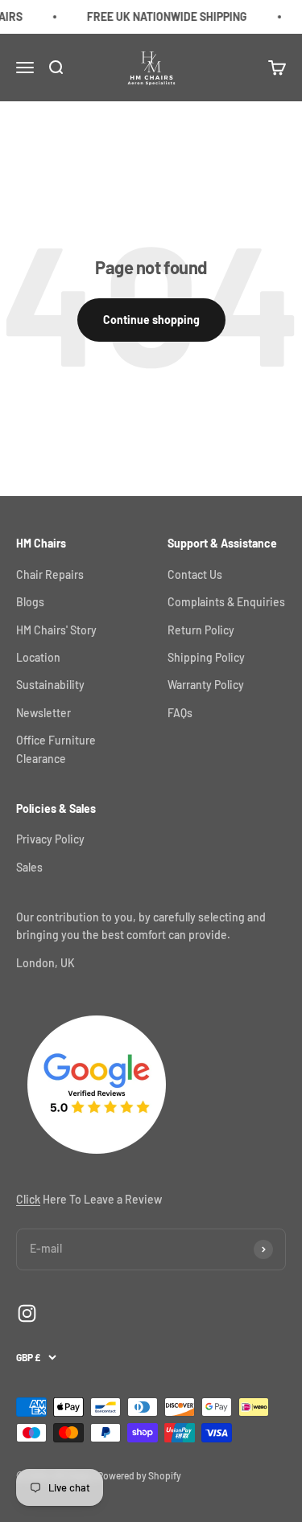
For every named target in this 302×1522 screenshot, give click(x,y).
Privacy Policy (50, 839)
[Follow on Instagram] (27, 1313)
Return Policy (201, 630)
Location (38, 657)
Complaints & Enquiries (226, 602)
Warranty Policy (206, 684)
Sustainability (50, 684)
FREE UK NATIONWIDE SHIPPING (162, 16)
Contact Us (195, 574)
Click (28, 1199)
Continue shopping (151, 319)
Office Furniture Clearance (56, 749)
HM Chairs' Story (56, 630)
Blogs (30, 602)
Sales (29, 867)
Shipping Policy (206, 657)
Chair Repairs (50, 574)
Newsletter (43, 713)
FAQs (180, 713)
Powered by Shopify (139, 1475)
